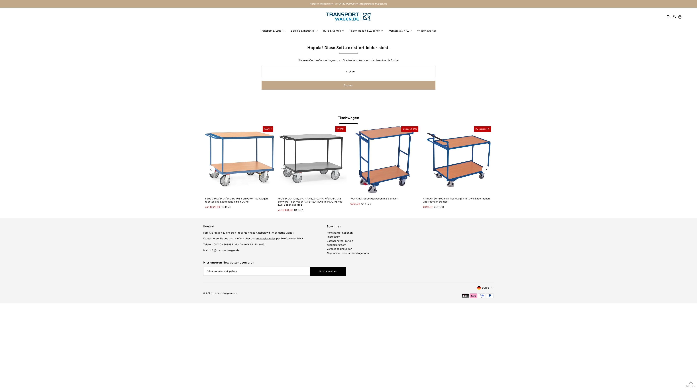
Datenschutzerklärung (340, 240)
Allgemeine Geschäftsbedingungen (348, 253)
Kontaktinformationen (340, 232)
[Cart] (679, 17)
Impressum (333, 236)
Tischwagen (348, 118)
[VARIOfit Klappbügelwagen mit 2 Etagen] (384, 159)
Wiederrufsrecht (336, 244)
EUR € (485, 287)
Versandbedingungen (339, 248)
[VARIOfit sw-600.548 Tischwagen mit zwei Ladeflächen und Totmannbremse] (457, 159)
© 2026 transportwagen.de (219, 293)
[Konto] (674, 16)
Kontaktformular (265, 238)
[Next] (486, 170)
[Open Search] (668, 17)
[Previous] (211, 170)
